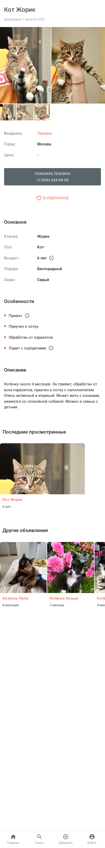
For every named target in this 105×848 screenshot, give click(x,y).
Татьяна (44, 133)
